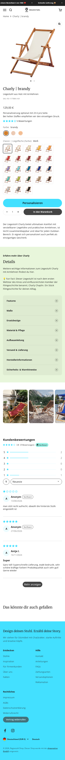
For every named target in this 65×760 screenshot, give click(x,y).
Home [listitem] (6, 16)
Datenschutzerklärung (14, 707)
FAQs (38, 666)
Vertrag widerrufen (16, 719)
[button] (10, 121)
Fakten (6, 677)
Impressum (9, 697)
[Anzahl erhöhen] (18, 212)
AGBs (5, 702)
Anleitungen (42, 661)
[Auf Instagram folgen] (13, 731)
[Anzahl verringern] (7, 212)
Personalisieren (33, 203)
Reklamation (42, 682)
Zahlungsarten (43, 671)
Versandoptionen (44, 677)
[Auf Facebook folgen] (5, 731)
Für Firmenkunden (12, 666)
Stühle (6, 656)
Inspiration (8, 661)
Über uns (7, 671)
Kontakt (39, 656)
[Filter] (6, 482)
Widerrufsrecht (10, 713)
